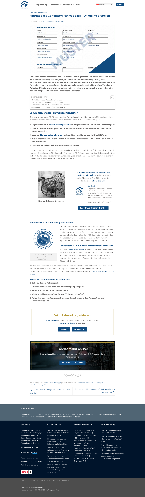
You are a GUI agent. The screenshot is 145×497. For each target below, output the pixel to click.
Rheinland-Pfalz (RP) (82, 451)
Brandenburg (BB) (81, 435)
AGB (38, 480)
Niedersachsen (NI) (81, 446)
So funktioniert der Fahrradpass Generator (47, 100)
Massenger (60, 21)
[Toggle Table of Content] (111, 97)
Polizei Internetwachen (30, 465)
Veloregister (47, 385)
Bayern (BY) (78, 433)
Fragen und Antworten (30, 458)
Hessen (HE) (79, 440)
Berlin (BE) (88, 433)
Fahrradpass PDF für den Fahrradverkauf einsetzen (51, 105)
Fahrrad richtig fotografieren (32, 461)
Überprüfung (55, 5)
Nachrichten (34, 12)
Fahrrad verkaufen (76, 250)
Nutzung (32, 480)
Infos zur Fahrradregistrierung (112, 430)
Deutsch (102, 4)
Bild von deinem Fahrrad (51, 135)
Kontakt (24, 480)
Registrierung (41, 5)
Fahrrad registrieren (28, 440)
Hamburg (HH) (84, 438)
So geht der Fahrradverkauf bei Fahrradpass (48, 107)
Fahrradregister (99, 382)
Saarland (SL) (79, 453)
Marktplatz (67, 5)
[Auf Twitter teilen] (69, 375)
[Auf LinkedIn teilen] (79, 375)
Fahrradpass (99, 181)
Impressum (56, 480)
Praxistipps (43, 12)
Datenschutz (46, 480)
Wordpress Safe (53, 490)
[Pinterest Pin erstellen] (76, 375)
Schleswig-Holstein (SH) (83, 458)
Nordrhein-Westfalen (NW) (84, 448)
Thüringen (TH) (80, 461)
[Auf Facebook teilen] (65, 375)
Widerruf (65, 480)
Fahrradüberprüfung (36, 385)
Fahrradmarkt (72, 357)
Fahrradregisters (67, 323)
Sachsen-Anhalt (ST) (82, 456)
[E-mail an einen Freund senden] (72, 375)
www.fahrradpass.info (60, 125)
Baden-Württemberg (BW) (84, 430)
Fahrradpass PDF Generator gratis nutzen (47, 102)
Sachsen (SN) (90, 453)
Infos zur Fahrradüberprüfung (112, 436)
